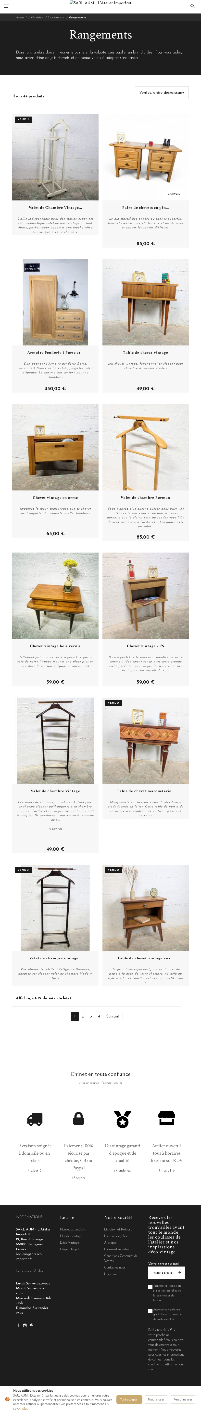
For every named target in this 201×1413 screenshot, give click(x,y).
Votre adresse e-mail (163, 1264)
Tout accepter (129, 1399)
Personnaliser (183, 1399)
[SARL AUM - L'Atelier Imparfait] (100, 3)
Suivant (113, 1016)
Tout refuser (156, 1399)
